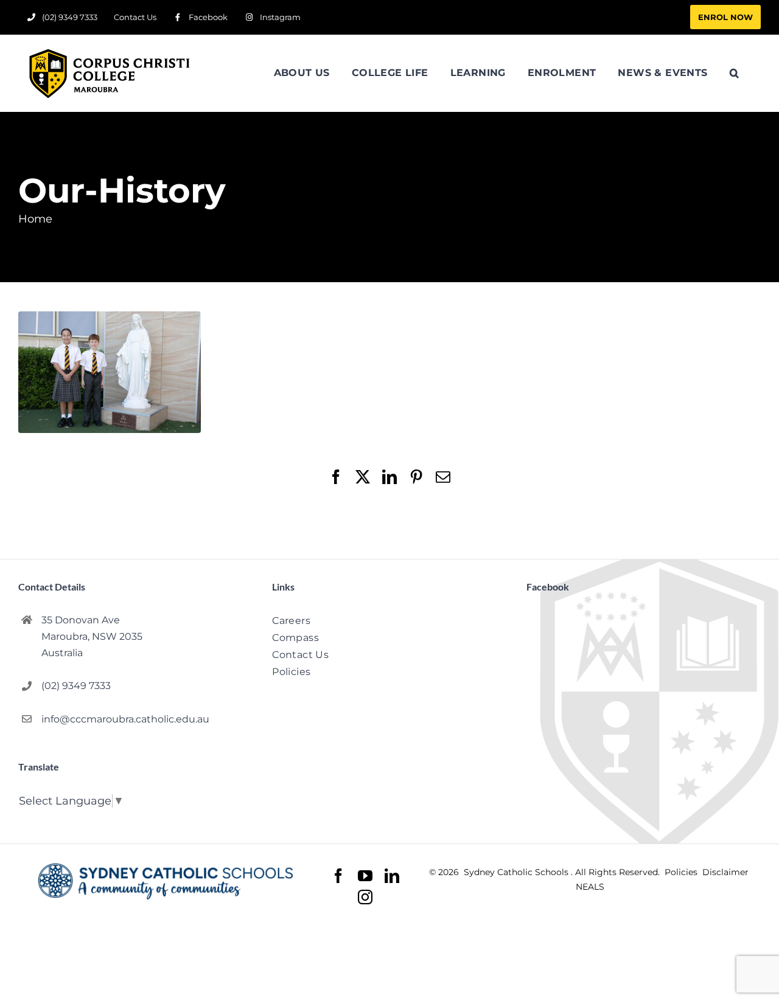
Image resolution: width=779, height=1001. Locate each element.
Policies (682, 872)
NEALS (590, 886)
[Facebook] (338, 876)
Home (35, 219)
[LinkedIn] (392, 876)
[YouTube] (365, 876)
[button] (734, 73)
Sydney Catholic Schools (517, 872)
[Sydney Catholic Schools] (165, 881)
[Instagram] (365, 897)
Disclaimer (725, 872)
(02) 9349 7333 (76, 685)
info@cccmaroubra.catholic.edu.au (125, 719)
